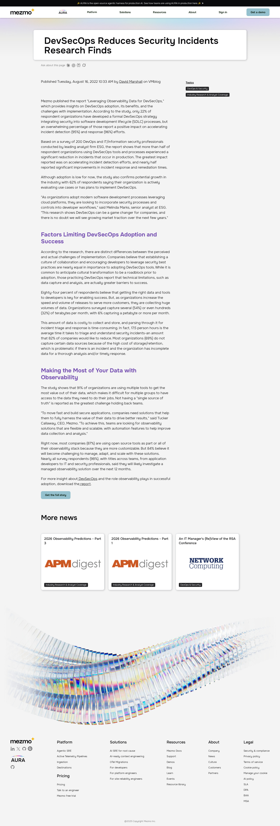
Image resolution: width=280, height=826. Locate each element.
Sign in (223, 12)
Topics (190, 82)
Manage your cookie (255, 773)
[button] (92, 12)
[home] (22, 12)
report (85, 484)
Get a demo (258, 12)
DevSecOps (87, 479)
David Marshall (130, 82)
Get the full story (55, 495)
